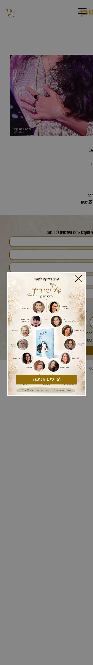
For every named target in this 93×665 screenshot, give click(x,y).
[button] (78, 278)
